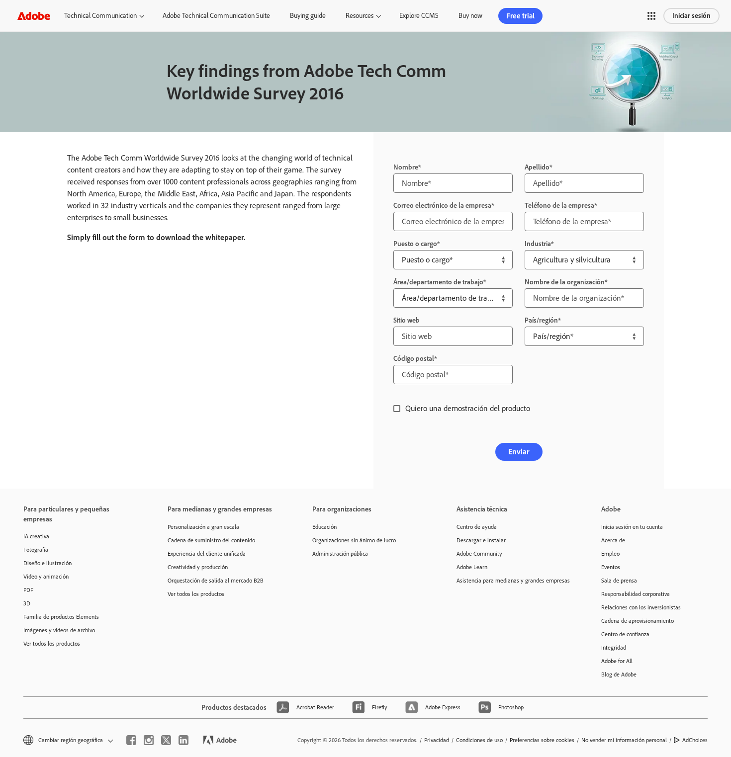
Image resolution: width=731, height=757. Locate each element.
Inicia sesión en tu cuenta (632, 526)
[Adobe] (33, 15)
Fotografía (35, 549)
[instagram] (149, 740)
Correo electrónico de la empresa (442, 205)
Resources (359, 15)
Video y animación (46, 576)
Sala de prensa (619, 580)
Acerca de (613, 540)
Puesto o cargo (415, 244)
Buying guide (308, 15)
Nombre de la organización (565, 282)
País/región (541, 320)
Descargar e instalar (481, 540)
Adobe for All (617, 661)
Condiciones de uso (479, 740)
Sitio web (406, 320)
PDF (28, 590)
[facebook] (131, 740)
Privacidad (436, 740)
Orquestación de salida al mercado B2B (216, 580)
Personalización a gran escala (203, 526)
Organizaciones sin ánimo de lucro (354, 540)
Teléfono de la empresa (559, 205)
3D (26, 603)
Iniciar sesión (691, 15)
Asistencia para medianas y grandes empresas (513, 580)
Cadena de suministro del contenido (211, 540)
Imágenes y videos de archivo (59, 630)
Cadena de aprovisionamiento (637, 620)
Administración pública (340, 553)
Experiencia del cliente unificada (207, 553)
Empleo (610, 553)
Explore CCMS (419, 15)
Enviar (519, 451)
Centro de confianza (625, 634)
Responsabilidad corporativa (635, 593)
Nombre (405, 167)
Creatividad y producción (198, 567)
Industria (538, 244)
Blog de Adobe (619, 674)
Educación (324, 526)
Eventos (610, 567)
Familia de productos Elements (61, 616)
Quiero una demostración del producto (467, 408)
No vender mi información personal (624, 740)
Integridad (613, 647)
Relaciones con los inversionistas (641, 607)
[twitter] (166, 740)
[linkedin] (183, 740)
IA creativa (36, 536)
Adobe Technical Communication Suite (216, 15)
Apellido (537, 167)
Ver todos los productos (51, 643)
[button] (651, 16)
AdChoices (695, 740)
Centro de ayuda (477, 526)
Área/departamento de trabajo (438, 282)
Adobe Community (479, 553)
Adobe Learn (472, 567)
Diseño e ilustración (47, 563)
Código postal (413, 358)
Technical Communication (100, 15)
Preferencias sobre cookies (542, 740)
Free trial (520, 15)
